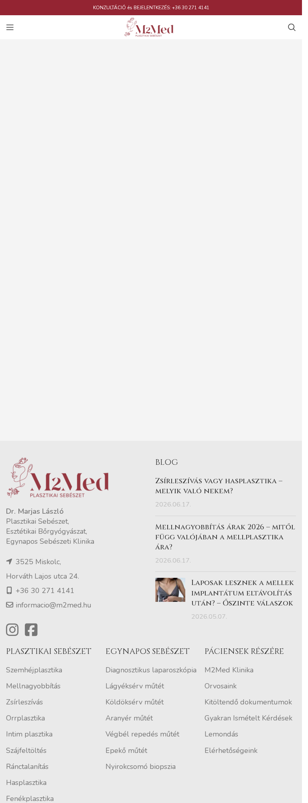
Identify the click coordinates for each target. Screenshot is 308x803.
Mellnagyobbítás (33, 686)
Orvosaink (221, 686)
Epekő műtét (126, 750)
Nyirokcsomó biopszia (140, 766)
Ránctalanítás (27, 766)
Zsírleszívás (24, 702)
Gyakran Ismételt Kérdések (248, 718)
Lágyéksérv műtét (134, 686)
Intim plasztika (29, 734)
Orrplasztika (25, 718)
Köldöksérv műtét (134, 702)
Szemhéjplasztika (34, 670)
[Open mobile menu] (10, 27)
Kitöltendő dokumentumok (248, 702)
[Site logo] (151, 26)
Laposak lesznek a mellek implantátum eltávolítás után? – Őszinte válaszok (242, 593)
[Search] (292, 27)
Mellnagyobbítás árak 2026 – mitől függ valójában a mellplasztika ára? (225, 537)
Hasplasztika (26, 782)
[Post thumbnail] (170, 599)
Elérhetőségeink (231, 750)
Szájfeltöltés (26, 750)
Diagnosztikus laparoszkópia (151, 670)
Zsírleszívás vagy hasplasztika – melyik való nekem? (218, 486)
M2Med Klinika (229, 670)
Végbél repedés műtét (142, 734)
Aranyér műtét (129, 718)
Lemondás (221, 734)
